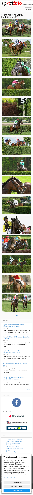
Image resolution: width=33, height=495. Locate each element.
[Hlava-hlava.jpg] (16, 185)
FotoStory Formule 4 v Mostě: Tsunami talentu (15, 364)
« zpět (16, 315)
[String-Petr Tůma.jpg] (16, 225)
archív (28, 389)
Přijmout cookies (17, 490)
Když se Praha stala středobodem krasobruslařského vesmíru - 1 (13, 378)
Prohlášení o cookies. (10, 478)
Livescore (8, 450)
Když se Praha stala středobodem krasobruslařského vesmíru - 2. (13, 352)
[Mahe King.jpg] (16, 284)
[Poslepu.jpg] (16, 205)
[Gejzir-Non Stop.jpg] (16, 244)
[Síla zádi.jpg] (16, 126)
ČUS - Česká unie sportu (12, 446)
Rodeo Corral (9, 445)
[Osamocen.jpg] (16, 166)
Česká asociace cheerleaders (14, 441)
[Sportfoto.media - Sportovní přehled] (16, 3)
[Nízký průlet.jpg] (16, 87)
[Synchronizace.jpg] (16, 48)
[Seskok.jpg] (16, 146)
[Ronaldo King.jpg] (16, 67)
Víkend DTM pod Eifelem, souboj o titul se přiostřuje (16, 338)
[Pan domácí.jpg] (16, 107)
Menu (29, 9)
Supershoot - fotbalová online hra (15, 448)
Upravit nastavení (17, 482)
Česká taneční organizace (13, 443)
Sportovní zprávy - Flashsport (14, 439)
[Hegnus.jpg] (16, 264)
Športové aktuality (11, 452)
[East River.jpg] (16, 303)
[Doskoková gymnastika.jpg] (16, 28)
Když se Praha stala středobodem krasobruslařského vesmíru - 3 (13, 325)
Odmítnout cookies (16, 486)
